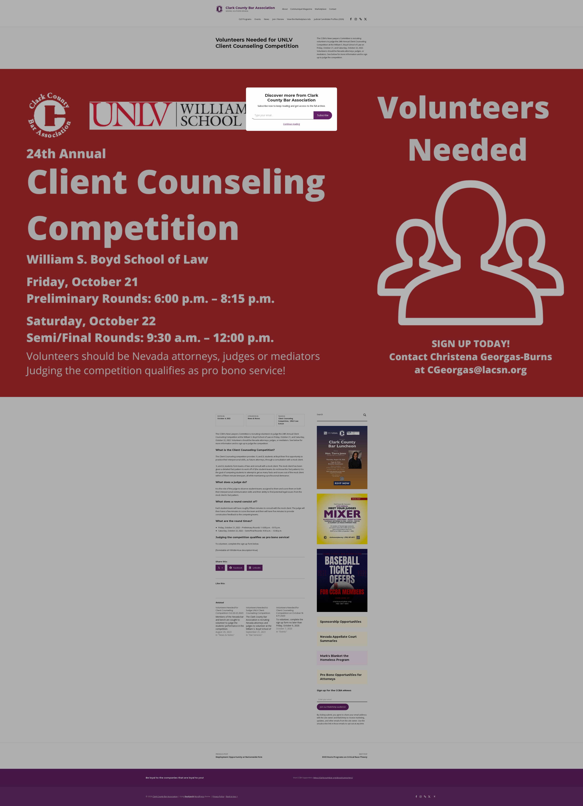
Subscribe (322, 115)
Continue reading (291, 124)
